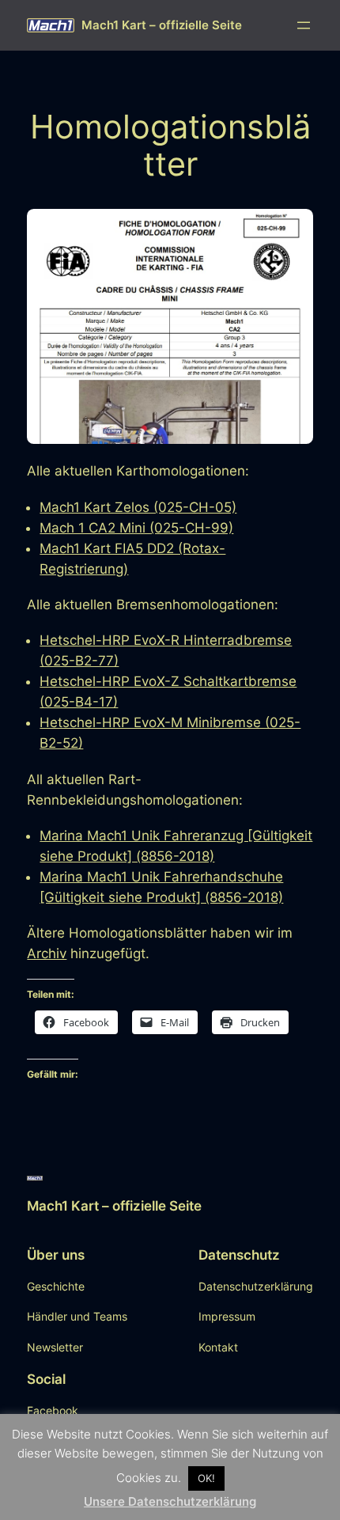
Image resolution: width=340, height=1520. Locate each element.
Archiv (46, 953)
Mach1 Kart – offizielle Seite (161, 25)
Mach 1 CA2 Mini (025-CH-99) (136, 528)
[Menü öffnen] (303, 25)
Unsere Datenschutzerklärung (170, 1501)
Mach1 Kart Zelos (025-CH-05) (138, 507)
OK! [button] (206, 1478)
